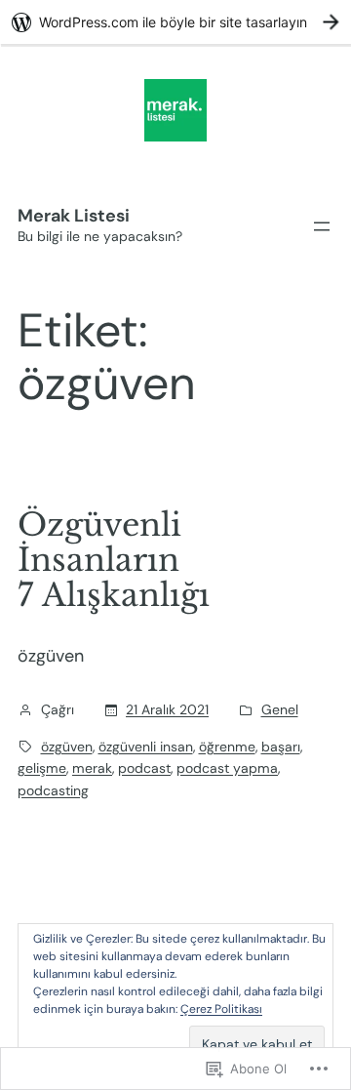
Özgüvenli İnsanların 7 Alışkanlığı (114, 560)
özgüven (67, 746)
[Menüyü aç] (321, 226)
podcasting (53, 790)
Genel (279, 709)
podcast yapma (227, 768)
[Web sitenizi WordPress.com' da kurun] (175, 22)
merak (92, 768)
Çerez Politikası (221, 1009)
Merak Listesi (74, 215)
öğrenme (227, 746)
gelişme (42, 768)
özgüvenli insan (145, 746)
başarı (280, 746)
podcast (144, 768)
